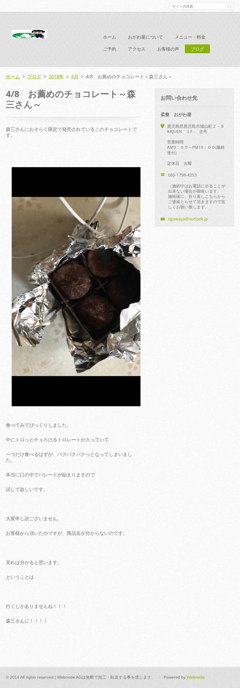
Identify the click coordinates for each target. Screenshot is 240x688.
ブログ (197, 49)
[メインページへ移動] (29, 35)
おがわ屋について (145, 37)
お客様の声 (168, 49)
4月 (74, 76)
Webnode (196, 677)
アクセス (136, 49)
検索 (229, 6)
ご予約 (109, 49)
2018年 (56, 76)
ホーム (109, 37)
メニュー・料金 (190, 37)
